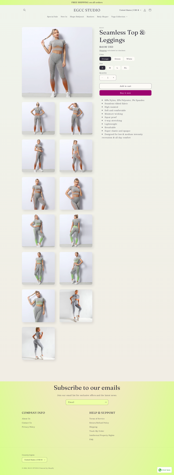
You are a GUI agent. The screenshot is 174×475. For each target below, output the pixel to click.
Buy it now (125, 92)
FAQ (91, 439)
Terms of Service (97, 418)
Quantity (103, 73)
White (129, 58)
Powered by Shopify (46, 468)
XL (125, 67)
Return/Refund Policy (99, 422)
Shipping (103, 50)
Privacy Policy (28, 426)
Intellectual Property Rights (101, 435)
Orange (105, 58)
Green (117, 58)
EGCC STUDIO (33, 468)
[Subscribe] (105, 402)
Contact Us (27, 422)
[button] (24, 10)
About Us (26, 418)
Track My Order (96, 431)
